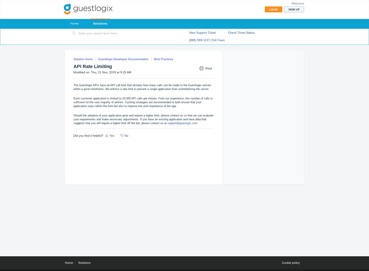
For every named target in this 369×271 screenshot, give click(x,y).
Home (74, 23)
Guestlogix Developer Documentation (123, 59)
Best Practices (163, 59)
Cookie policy (291, 262)
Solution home (83, 59)
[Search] (74, 33)
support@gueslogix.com (182, 123)
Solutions (100, 23)
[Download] (176, 80)
